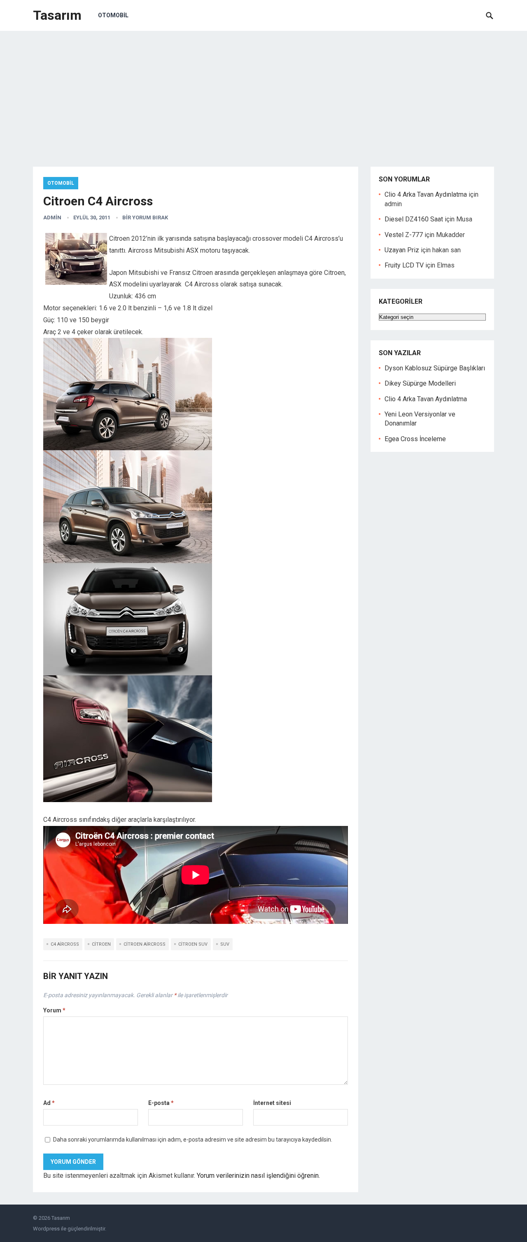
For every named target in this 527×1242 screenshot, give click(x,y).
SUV (224, 944)
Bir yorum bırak (145, 217)
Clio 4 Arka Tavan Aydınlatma (426, 194)
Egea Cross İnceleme (415, 439)
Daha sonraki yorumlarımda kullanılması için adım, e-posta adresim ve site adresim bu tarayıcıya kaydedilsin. (192, 1139)
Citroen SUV (193, 944)
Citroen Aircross (145, 944)
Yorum (54, 1010)
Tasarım (57, 15)
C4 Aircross (65, 944)
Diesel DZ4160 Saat (414, 219)
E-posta (161, 1103)
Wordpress (46, 1229)
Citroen (101, 944)
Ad (49, 1103)
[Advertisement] (263, 92)
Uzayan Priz (402, 250)
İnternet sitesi (272, 1103)
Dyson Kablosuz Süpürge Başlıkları (435, 368)
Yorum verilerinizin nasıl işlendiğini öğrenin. (258, 1175)
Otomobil (113, 15)
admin (52, 217)
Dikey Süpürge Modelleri (420, 383)
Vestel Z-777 (404, 235)
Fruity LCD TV (404, 265)
